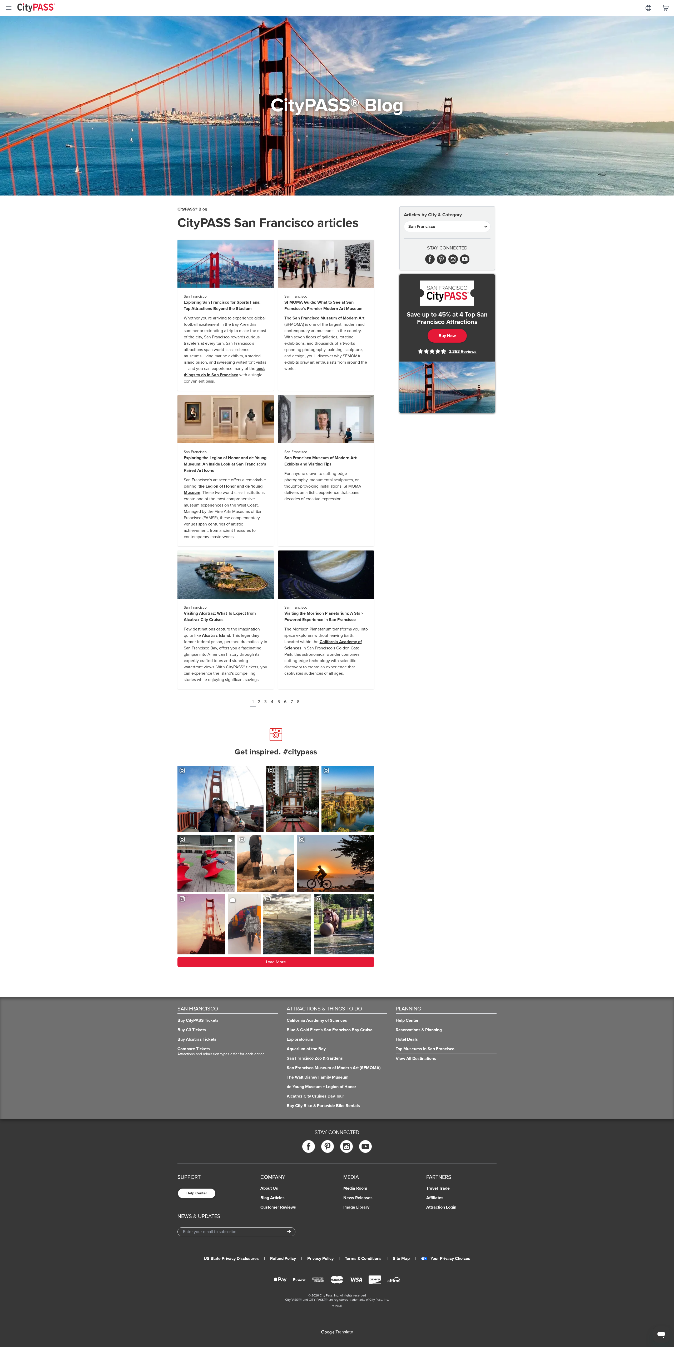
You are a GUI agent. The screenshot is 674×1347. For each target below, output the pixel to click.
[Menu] (8, 8)
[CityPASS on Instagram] (346, 1146)
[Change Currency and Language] (648, 8)
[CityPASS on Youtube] (365, 1146)
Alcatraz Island (216, 635)
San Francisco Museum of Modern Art (328, 318)
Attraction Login (441, 1207)
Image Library (356, 1207)
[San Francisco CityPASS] (447, 293)
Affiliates (434, 1197)
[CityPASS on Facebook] (308, 1146)
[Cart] (665, 8)
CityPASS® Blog (192, 209)
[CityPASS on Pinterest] (327, 1146)
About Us (269, 1188)
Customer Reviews (278, 1207)
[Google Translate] (337, 1332)
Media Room (355, 1188)
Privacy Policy (320, 1258)
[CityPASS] (36, 8)
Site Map (401, 1258)
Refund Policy (283, 1258)
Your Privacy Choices (450, 1258)
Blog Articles (272, 1197)
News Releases (358, 1197)
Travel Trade (438, 1188)
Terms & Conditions (363, 1258)
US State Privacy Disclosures (231, 1258)
